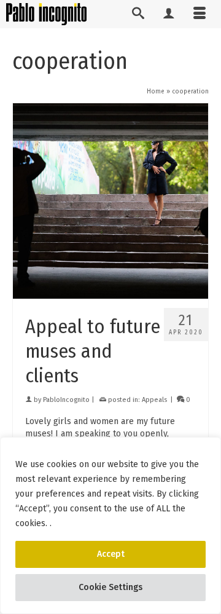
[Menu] (199, 14)
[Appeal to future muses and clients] (110, 201)
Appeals (154, 400)
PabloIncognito (66, 400)
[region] (110, 525)
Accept (111, 554)
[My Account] (168, 14)
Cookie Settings (110, 587)
